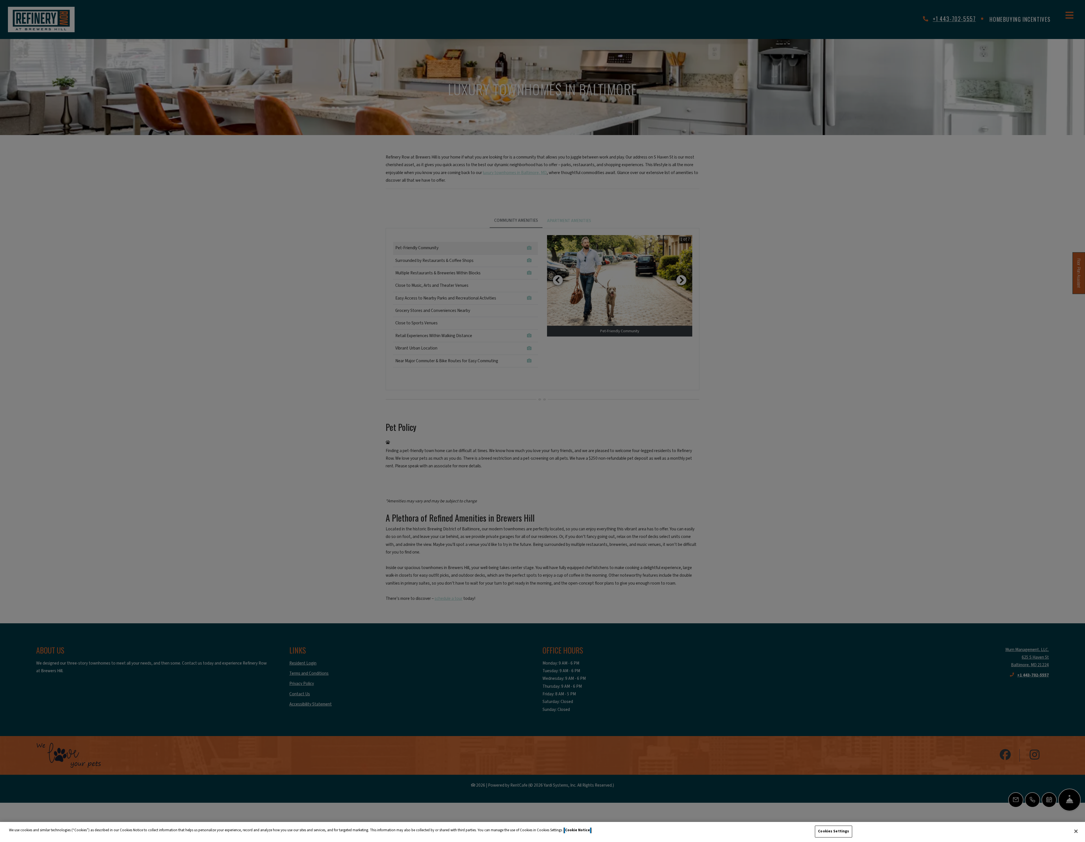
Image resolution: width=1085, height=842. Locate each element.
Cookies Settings (833, 831)
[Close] (1076, 831)
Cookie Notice (577, 830)
